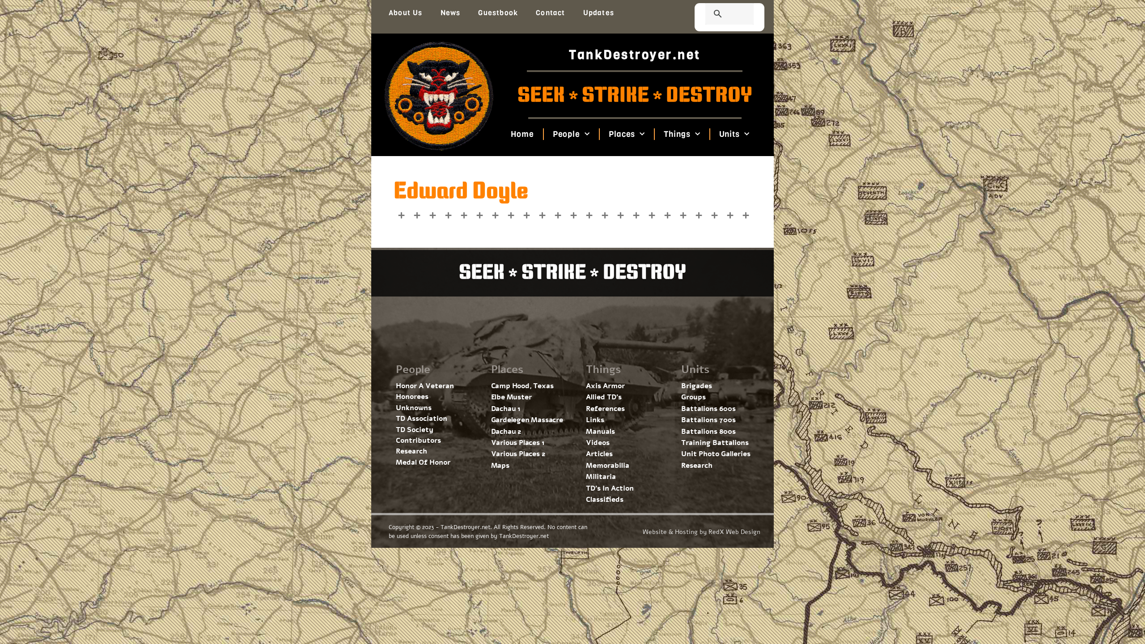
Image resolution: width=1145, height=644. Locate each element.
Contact (550, 12)
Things (677, 134)
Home (522, 134)
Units (729, 134)
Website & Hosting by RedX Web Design (701, 532)
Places (622, 134)
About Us (406, 12)
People (566, 134)
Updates (598, 12)
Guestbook (498, 12)
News (451, 12)
